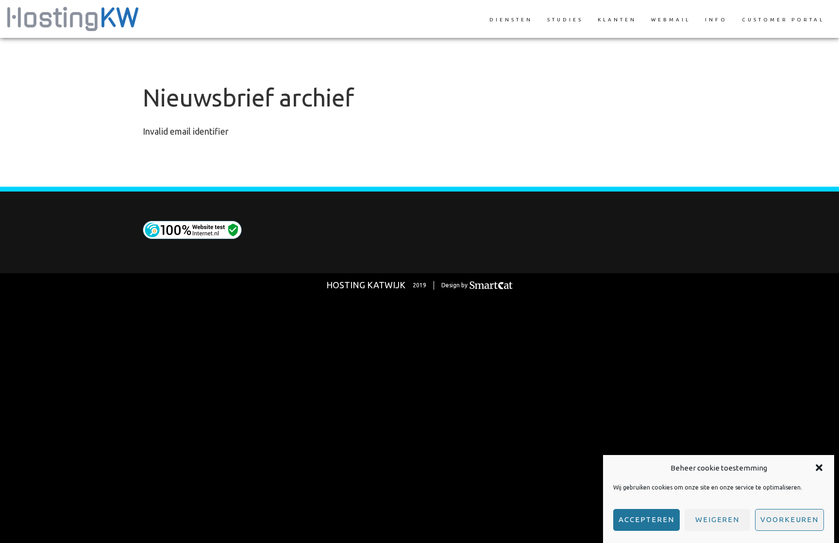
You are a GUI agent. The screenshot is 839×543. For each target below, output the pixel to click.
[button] (819, 468)
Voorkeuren (789, 519)
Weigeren (717, 519)
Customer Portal (783, 19)
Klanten (617, 19)
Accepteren (646, 519)
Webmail (670, 19)
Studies (565, 19)
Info (716, 19)
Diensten (511, 19)
